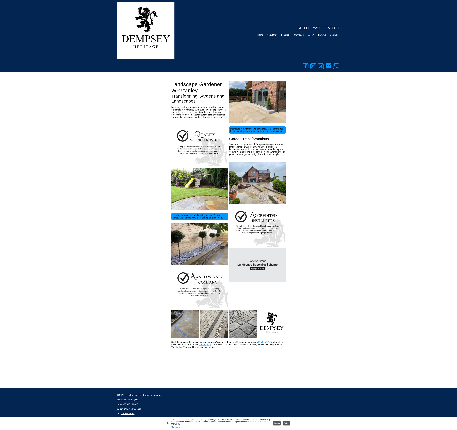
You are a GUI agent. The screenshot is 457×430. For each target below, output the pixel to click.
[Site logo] (145, 30)
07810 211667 (131, 404)
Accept (277, 423)
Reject (286, 423)
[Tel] (336, 66)
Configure (175, 427)
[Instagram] (313, 66)
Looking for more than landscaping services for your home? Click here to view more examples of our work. (197, 216)
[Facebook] (305, 66)
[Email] (328, 66)
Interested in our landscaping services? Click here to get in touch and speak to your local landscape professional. (256, 129)
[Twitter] (321, 66)
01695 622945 (127, 413)
